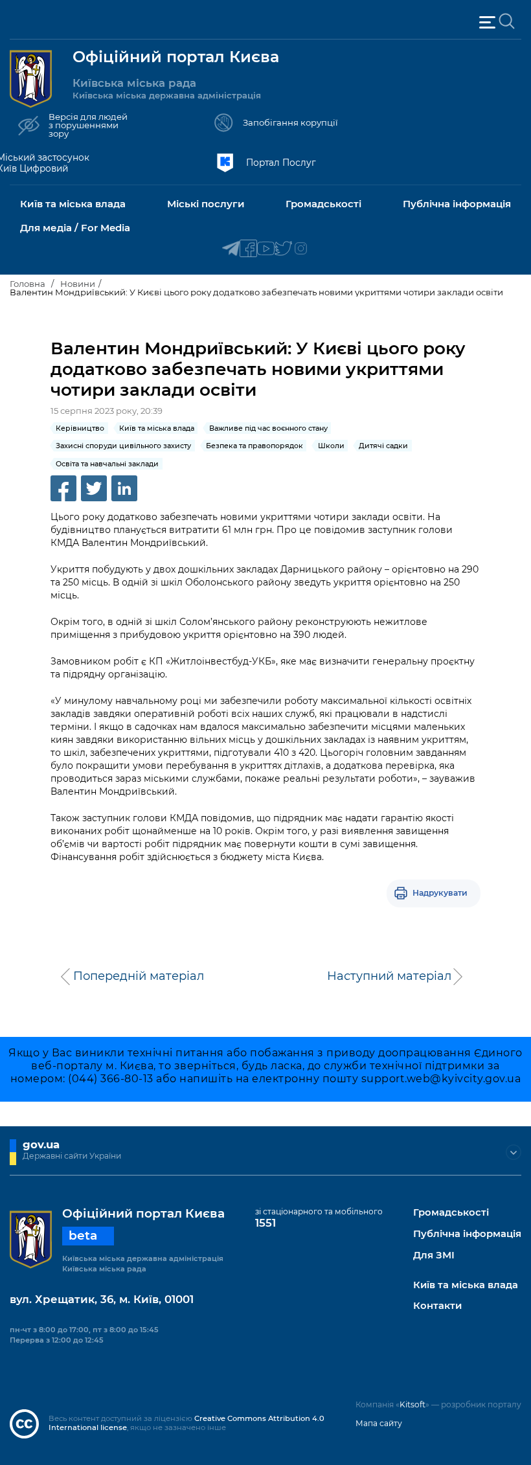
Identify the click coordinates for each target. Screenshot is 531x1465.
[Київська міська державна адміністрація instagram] (301, 249)
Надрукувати (440, 893)
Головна (27, 283)
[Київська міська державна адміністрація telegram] (231, 249)
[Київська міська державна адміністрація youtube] (266, 249)
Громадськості (451, 1213)
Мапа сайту (379, 1423)
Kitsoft (412, 1404)
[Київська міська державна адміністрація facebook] (248, 249)
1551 (265, 1222)
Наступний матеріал (389, 976)
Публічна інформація (467, 1234)
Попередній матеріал (138, 976)
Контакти (437, 1306)
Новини (77, 283)
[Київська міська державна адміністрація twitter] (283, 249)
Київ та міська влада (465, 1285)
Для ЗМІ (434, 1255)
